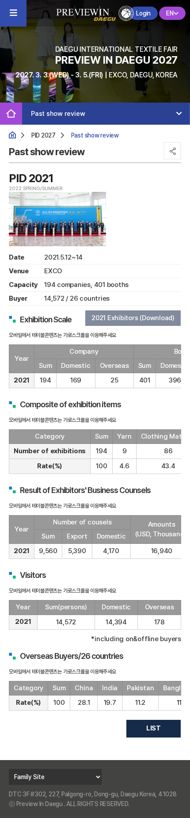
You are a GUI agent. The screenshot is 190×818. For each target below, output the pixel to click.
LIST (153, 728)
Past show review (58, 114)
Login (143, 13)
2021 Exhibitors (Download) (133, 318)
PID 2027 (43, 135)
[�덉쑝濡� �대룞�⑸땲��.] (11, 114)
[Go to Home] (95, 12)
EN (170, 13)
